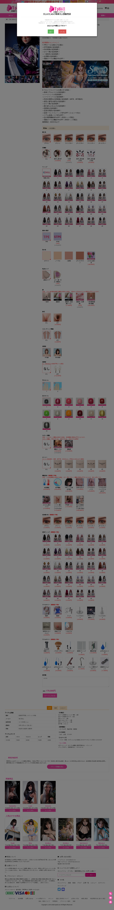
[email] (110, 897)
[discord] (110, 902)
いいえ (62, 31)
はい (50, 31)
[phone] (110, 893)
